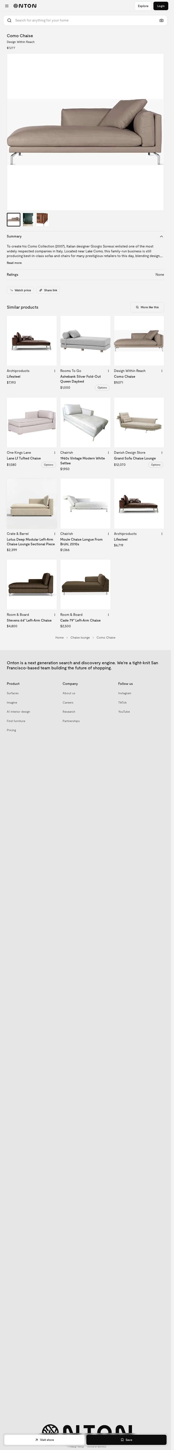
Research (69, 711)
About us (69, 693)
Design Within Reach (21, 42)
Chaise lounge (80, 637)
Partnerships (71, 721)
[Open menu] (7, 6)
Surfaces (13, 693)
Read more (14, 262)
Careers (68, 702)
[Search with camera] (161, 20)
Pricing (11, 730)
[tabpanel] (85, 132)
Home (59, 637)
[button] (85, 132)
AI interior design (18, 711)
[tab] (13, 219)
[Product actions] (55, 371)
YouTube (124, 711)
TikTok (122, 702)
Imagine (12, 702)
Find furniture (16, 721)
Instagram (124, 693)
